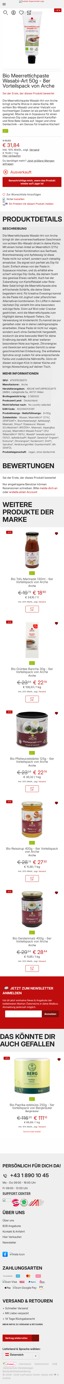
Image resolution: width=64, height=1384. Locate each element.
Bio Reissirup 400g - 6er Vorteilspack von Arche (32, 850)
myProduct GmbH (30, 1374)
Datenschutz (42, 1363)
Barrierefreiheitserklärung (17, 1371)
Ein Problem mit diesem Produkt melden (31, 203)
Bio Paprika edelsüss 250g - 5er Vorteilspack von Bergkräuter (32, 1106)
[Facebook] (5, 1254)
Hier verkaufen (12, 155)
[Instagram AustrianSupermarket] (17, 1254)
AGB (54, 1363)
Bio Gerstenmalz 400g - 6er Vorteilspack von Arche (32, 940)
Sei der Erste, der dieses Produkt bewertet (28, 93)
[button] (6, 13)
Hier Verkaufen (12, 1237)
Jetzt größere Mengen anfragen (28, 162)
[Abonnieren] (50, 1013)
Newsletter (9, 1242)
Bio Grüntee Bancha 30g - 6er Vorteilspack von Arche (32, 670)
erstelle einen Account (23, 492)
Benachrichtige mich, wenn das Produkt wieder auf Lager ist (32, 182)
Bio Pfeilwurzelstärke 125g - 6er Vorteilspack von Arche (32, 760)
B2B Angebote (12, 1226)
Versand (34, 149)
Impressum (25, 1363)
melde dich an (48, 488)
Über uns (8, 1220)
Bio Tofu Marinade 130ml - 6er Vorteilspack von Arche (32, 581)
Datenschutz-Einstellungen (18, 1367)
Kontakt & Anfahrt (14, 1231)
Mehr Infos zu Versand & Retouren (23, 1324)
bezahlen (19, 199)
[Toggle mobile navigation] (4, 4)
